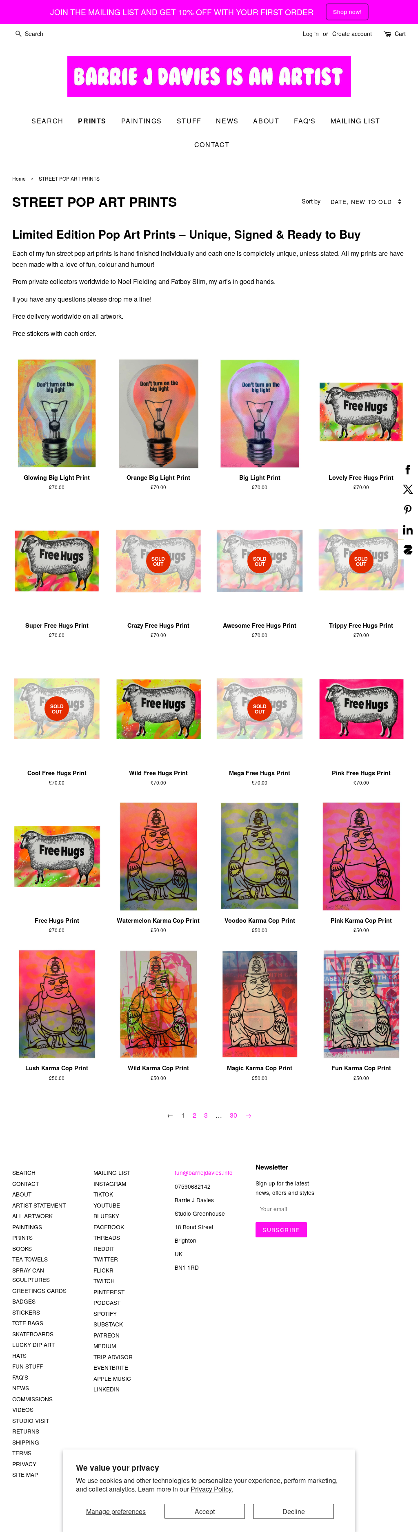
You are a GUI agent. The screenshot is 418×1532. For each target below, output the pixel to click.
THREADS (106, 1237)
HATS (19, 1355)
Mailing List (355, 120)
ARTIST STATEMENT (39, 1205)
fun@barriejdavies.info (204, 1172)
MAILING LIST (111, 1172)
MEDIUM (104, 1346)
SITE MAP (25, 1474)
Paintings (141, 120)
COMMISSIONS (32, 1399)
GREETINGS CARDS (39, 1290)
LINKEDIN (106, 1389)
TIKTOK (103, 1194)
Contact (212, 144)
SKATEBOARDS (32, 1334)
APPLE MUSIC (112, 1378)
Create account (352, 33)
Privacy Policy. (212, 1489)
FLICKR (103, 1270)
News (227, 120)
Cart (400, 33)
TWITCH (104, 1281)
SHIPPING (25, 1442)
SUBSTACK (108, 1324)
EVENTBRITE (110, 1367)
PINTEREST (109, 1292)
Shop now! (346, 11)
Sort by (311, 201)
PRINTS (22, 1237)
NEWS (20, 1388)
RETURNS (25, 1431)
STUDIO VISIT (30, 1420)
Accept (205, 1511)
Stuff (189, 120)
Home (19, 178)
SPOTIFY (105, 1313)
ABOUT (21, 1194)
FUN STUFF (27, 1366)
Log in (311, 33)
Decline (293, 1511)
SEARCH (47, 120)
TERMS (21, 1453)
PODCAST (106, 1302)
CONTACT (25, 1183)
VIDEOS (22, 1409)
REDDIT (103, 1248)
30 (233, 1115)
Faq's (305, 120)
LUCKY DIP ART (33, 1344)
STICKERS (26, 1312)
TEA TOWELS (30, 1259)
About (266, 120)
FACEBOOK (108, 1227)
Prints (92, 120)
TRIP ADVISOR (113, 1357)
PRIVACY (24, 1464)
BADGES (24, 1301)
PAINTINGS (27, 1227)
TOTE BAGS (27, 1323)
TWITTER (105, 1259)
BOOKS (22, 1248)
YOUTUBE (106, 1205)
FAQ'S (20, 1377)
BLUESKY (106, 1216)
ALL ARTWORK (32, 1216)
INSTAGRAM (109, 1183)
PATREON (106, 1335)
